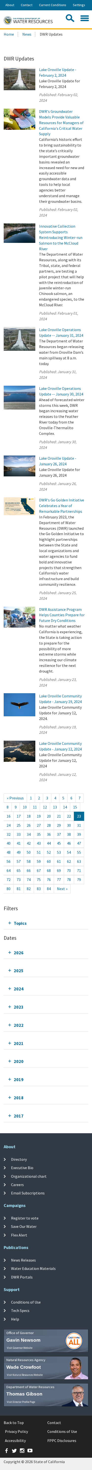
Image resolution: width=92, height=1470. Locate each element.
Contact (26, 5)
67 (39, 870)
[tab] (46, 923)
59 (39, 861)
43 (39, 843)
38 (69, 834)
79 (79, 879)
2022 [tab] (19, 1025)
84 (49, 888)
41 (19, 843)
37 (59, 834)
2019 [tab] (19, 1079)
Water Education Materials (33, 1268)
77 (59, 879)
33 (19, 834)
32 (9, 834)
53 (59, 852)
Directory (19, 1159)
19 (39, 816)
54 (69, 852)
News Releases (23, 1260)
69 (59, 870)
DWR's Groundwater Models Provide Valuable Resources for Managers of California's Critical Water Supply (61, 122)
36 (49, 834)
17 (19, 816)
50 (29, 852)
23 (79, 816)
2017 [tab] (19, 1116)
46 (69, 843)
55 (79, 852)
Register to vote (25, 1218)
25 (19, 825)
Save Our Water (24, 1226)
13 (55, 807)
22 (69, 816)
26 (29, 825)
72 (9, 879)
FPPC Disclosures (61, 1440)
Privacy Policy (16, 1431)
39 (79, 834)
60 (49, 861)
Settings (79, 5)
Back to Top (14, 1422)
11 (35, 807)
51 (39, 852)
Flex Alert (19, 1234)
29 (59, 825)
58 (29, 861)
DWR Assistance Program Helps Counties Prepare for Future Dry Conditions (62, 615)
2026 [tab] (19, 953)
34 (29, 834)
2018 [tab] (19, 1098)
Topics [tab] (20, 923)
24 (9, 825)
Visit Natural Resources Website (25, 1375)
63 (79, 861)
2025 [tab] (19, 970)
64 (9, 870)
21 (59, 816)
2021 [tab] (19, 1043)
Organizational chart (29, 1176)
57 (19, 861)
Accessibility (15, 1440)
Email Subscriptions (28, 1193)
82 (29, 888)
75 (39, 879)
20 (49, 816)
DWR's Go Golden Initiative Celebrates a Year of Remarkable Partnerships (61, 506)
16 (9, 816)
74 (29, 879)
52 (49, 852)
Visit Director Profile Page (21, 1402)
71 (79, 870)
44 (49, 843)
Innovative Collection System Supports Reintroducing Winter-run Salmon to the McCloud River (60, 237)
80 (9, 888)
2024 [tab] (19, 989)
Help (15, 1318)
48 (9, 852)
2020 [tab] (19, 1061)
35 (39, 834)
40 (9, 843)
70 (69, 870)
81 (19, 888)
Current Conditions (52, 5)
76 (49, 879)
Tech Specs (20, 1310)
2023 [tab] (19, 1007)
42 (29, 843)
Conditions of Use (26, 1302)
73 (19, 879)
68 (49, 870)
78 (69, 879)
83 (39, 888)
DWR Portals (22, 1276)
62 (69, 861)
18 (29, 816)
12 (45, 807)
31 (79, 825)
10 (25, 807)
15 (75, 807)
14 (65, 807)
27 (39, 825)
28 (49, 825)
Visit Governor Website (19, 1348)
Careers (17, 1184)
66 (29, 870)
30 (69, 825)
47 (79, 843)
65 (19, 870)
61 (59, 861)
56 (9, 861)
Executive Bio (22, 1167)
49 (19, 852)
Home (9, 34)
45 (59, 843)
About (9, 5)
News (26, 34)
